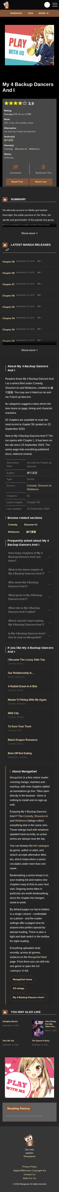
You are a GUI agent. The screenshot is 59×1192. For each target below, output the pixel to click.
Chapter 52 (8, 341)
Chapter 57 (8, 284)
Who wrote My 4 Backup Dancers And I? (23, 584)
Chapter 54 (8, 318)
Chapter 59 (8, 261)
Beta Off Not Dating (20, 753)
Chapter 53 (8, 329)
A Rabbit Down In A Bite (22, 686)
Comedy (8, 149)
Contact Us (29, 1174)
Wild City (13, 713)
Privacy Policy (29, 1166)
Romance (16, 13)
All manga (18, 988)
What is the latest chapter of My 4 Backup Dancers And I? (26, 571)
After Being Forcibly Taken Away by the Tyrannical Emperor (50, 1027)
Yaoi (30, 13)
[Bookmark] (43, 167)
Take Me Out (8, 1041)
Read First (17, 181)
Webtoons (34, 149)
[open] (54, 5)
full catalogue (41, 845)
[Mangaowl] (6, 4)
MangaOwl (16, 777)
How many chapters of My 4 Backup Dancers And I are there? (25, 557)
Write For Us (29, 1178)
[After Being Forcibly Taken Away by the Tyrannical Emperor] (37, 1028)
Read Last (41, 181)
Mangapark (29, 1156)
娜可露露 (8, 140)
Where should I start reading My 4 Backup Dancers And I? (26, 622)
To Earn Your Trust (19, 726)
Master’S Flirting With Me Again (27, 699)
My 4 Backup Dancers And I (28, 997)
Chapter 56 (8, 295)
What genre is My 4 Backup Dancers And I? (25, 597)
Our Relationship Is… (21, 673)
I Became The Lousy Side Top (26, 659)
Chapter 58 (8, 273)
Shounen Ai (21, 149)
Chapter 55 (8, 307)
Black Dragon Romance (23, 739)
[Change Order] (7, 249)
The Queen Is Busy (40, 1041)
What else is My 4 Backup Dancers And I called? (24, 610)
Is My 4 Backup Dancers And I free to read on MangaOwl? (26, 635)
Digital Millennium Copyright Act (29, 1170)
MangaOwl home (22, 979)
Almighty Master (10, 1021)
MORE (42, 13)
